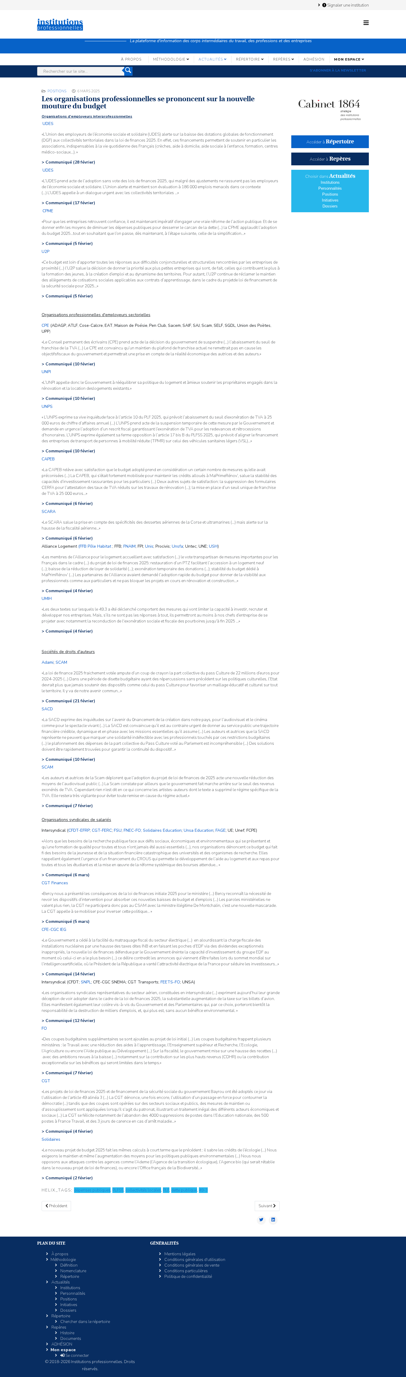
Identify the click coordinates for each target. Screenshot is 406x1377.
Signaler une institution (347, 5)
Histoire (66, 1333)
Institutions (330, 182)
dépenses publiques (92, 1190)
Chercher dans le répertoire (84, 1321)
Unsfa (177, 546)
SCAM (61, 662)
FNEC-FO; (133, 830)
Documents (70, 1338)
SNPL (86, 982)
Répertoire (248, 59)
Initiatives (330, 200)
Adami (47, 662)
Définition (68, 1265)
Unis (149, 546)
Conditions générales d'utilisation (194, 1259)
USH (213, 546)
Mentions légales (179, 1254)
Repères (281, 59)
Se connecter (76, 1355)
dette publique (184, 1190)
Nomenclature (72, 1271)
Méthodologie (169, 59)
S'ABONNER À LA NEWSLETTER (338, 70)
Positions (57, 91)
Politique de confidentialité (187, 1276)
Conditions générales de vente (191, 1265)
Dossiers (330, 206)
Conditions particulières (185, 1271)
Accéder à (330, 142)
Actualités (211, 59)
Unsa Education (198, 830)
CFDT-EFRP (79, 830)
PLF (166, 1190)
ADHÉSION (314, 59)
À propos (131, 59)
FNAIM (129, 546)
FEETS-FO (170, 982)
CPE (45, 325)
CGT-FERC (102, 830)
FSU (118, 830)
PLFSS (118, 1190)
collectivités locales (143, 1190)
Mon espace (347, 59)
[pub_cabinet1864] (330, 107)
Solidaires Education (162, 830)
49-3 (203, 1190)
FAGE (220, 830)
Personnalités (330, 188)
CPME (48, 211)
